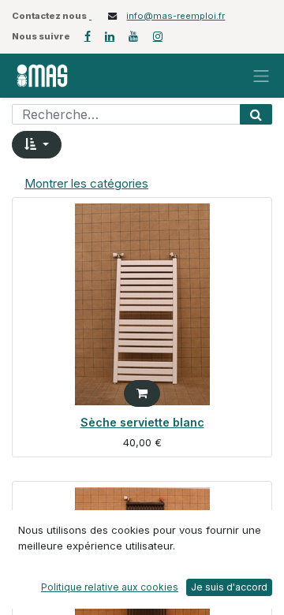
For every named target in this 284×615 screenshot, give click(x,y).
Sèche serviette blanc (142, 422)
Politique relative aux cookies (109, 587)
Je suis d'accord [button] (229, 587)
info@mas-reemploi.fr (175, 15)
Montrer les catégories (86, 183)
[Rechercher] (256, 114)
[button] (37, 144)
